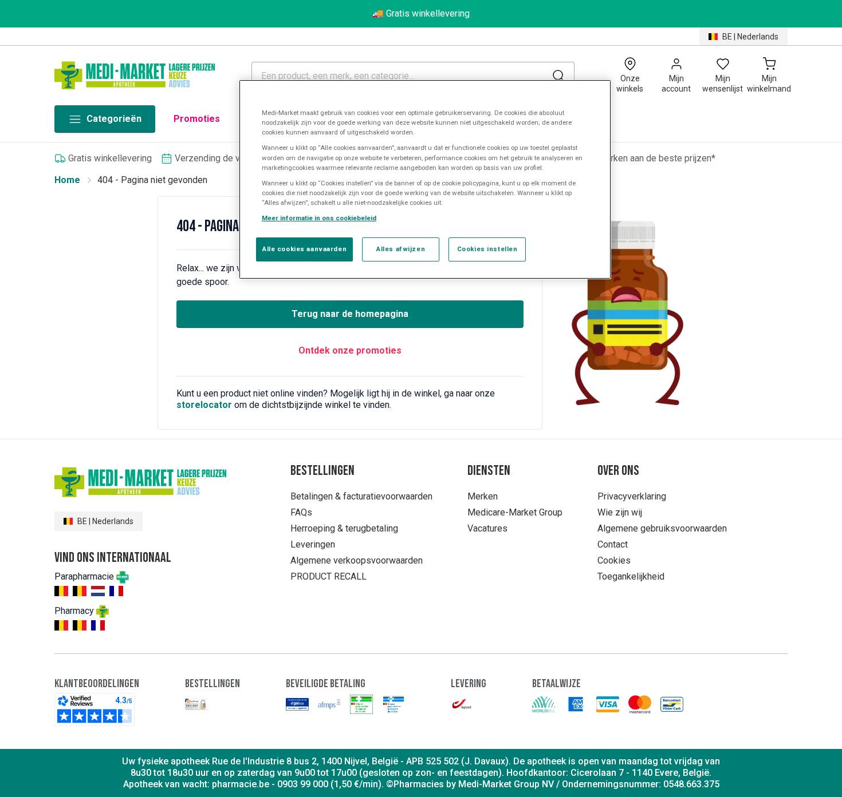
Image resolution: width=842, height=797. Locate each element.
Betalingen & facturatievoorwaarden (361, 496)
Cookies (614, 560)
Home (67, 180)
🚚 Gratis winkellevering (421, 13)
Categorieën (113, 118)
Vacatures (487, 528)
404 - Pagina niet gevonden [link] (152, 180)
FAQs (301, 512)
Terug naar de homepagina (350, 313)
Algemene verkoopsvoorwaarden (356, 560)
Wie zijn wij (619, 512)
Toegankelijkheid (630, 576)
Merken (482, 496)
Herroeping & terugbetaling (344, 528)
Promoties (197, 118)
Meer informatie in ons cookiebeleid (319, 218)
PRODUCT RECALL (328, 576)
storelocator (204, 404)
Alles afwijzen (400, 249)
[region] (425, 179)
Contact (612, 544)
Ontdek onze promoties (350, 350)
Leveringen (312, 544)
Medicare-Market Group (514, 512)
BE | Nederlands (750, 36)
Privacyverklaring (631, 496)
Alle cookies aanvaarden (304, 249)
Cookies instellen (487, 249)
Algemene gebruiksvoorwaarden (662, 528)
